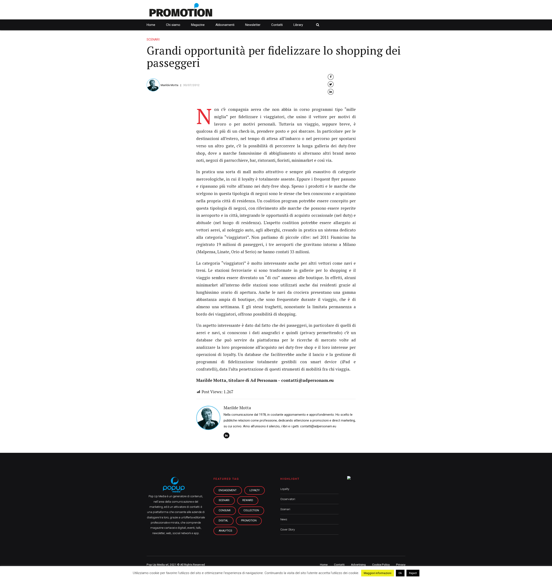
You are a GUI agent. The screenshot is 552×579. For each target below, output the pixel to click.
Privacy (400, 564)
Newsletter (252, 25)
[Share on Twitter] (331, 84)
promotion (249, 520)
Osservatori (287, 499)
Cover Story (287, 529)
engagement (228, 490)
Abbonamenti (224, 25)
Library (298, 25)
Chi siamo (173, 25)
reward (247, 500)
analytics (225, 530)
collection (251, 510)
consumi (225, 510)
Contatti (277, 25)
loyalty (254, 490)
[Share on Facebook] (331, 77)
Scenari (153, 39)
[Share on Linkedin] (331, 92)
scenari (224, 500)
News (283, 519)
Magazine (198, 25)
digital (223, 520)
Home (151, 25)
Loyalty (284, 489)
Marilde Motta (169, 85)
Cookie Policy (381, 564)
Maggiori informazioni (377, 573)
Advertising (358, 564)
